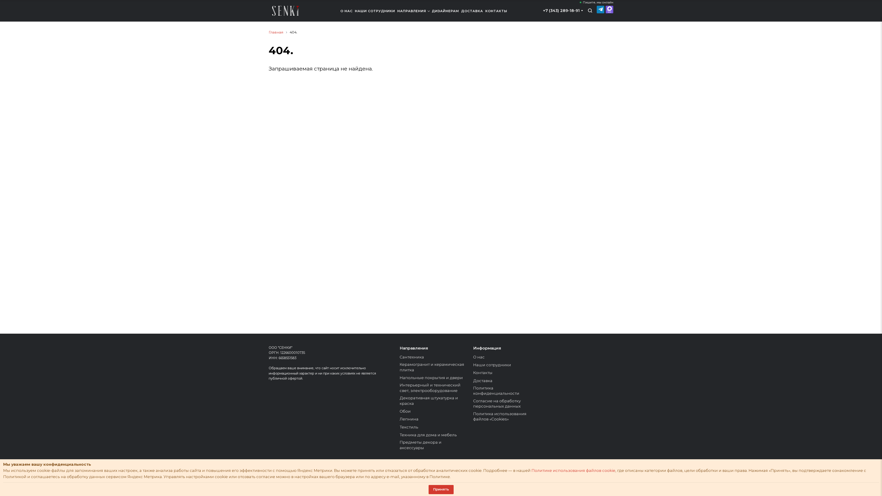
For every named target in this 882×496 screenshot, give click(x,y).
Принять (441, 489)
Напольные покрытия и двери (431, 377)
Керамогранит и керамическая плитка (432, 367)
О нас (346, 11)
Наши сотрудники (375, 11)
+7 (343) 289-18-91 (561, 10)
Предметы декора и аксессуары (420, 445)
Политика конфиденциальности (496, 391)
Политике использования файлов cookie (573, 470)
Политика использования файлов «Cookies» (499, 416)
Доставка (472, 11)
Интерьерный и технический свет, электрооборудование (430, 388)
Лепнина (409, 419)
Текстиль (409, 427)
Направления (411, 11)
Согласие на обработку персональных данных (497, 404)
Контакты (496, 11)
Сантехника (412, 357)
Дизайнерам (445, 11)
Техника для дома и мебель (428, 435)
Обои (405, 411)
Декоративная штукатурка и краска (429, 401)
